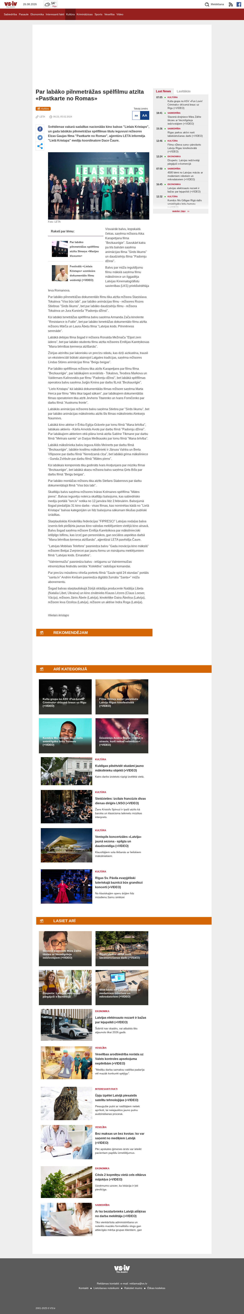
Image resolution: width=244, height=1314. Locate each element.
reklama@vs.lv (138, 1283)
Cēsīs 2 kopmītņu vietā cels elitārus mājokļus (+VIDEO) (120, 1177)
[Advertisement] (122, 59)
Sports (98, 14)
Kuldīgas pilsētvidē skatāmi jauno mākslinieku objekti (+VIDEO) (119, 768)
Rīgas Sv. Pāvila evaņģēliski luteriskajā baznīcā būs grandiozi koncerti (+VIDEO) (119, 882)
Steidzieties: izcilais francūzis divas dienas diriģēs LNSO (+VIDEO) (120, 801)
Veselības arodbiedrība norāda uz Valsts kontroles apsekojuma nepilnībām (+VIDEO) (119, 1059)
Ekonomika (37, 14)
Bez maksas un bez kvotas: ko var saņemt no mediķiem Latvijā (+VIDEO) (119, 1138)
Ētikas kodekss (156, 1288)
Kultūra (70, 14)
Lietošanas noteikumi (106, 1288)
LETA (42, 116)
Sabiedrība (10, 14)
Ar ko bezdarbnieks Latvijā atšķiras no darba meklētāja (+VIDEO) (120, 1214)
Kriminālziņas (85, 14)
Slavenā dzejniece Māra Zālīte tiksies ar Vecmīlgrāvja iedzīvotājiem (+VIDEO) (62, 954)
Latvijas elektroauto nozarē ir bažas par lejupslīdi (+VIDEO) (120, 1020)
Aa (136, 115)
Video (119, 14)
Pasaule (24, 14)
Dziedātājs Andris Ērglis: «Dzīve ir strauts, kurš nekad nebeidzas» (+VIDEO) (121, 741)
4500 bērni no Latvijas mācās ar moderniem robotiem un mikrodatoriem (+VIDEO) (119, 993)
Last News (163, 91)
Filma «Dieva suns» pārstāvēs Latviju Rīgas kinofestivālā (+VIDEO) (118, 702)
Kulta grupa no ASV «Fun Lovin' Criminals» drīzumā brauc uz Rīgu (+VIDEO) (64, 702)
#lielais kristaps (58, 615)
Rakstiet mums (133, 1288)
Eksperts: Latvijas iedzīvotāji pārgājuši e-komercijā (61, 995)
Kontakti (83, 1288)
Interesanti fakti (55, 14)
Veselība (109, 14)
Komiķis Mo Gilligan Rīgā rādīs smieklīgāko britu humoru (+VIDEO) (63, 741)
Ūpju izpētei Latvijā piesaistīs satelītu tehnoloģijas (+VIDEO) (116, 1098)
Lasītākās (184, 91)
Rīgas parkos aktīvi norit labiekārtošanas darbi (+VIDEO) (119, 956)
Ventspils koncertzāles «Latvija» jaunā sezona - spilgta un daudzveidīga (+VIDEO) (118, 841)
